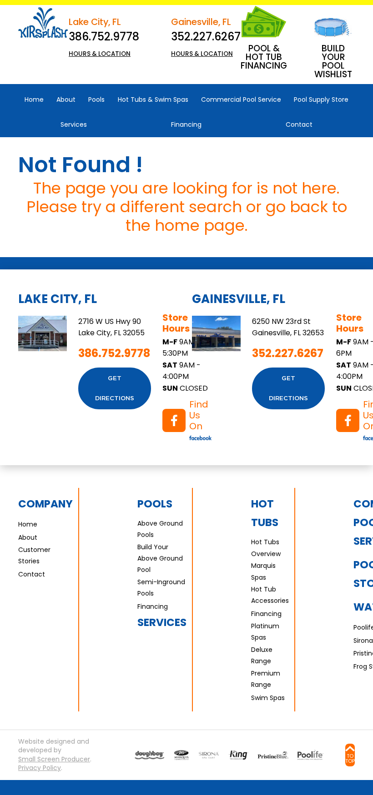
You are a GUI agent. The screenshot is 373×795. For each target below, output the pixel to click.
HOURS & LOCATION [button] (100, 54)
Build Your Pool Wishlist (333, 61)
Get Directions (114, 388)
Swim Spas (268, 697)
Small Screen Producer (54, 759)
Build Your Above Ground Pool (160, 558)
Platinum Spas (265, 631)
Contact (31, 574)
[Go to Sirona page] (208, 755)
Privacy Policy (39, 768)
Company (45, 504)
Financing (152, 606)
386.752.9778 (104, 36)
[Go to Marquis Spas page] (181, 755)
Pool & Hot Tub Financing (264, 57)
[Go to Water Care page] (238, 755)
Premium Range (265, 679)
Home (27, 524)
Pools (154, 504)
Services (161, 622)
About (27, 537)
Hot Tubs (264, 513)
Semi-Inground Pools (161, 587)
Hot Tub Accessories (270, 595)
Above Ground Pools (160, 529)
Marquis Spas (263, 571)
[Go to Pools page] (149, 755)
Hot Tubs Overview (266, 547)
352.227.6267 (206, 36)
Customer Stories (34, 555)
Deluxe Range (261, 655)
